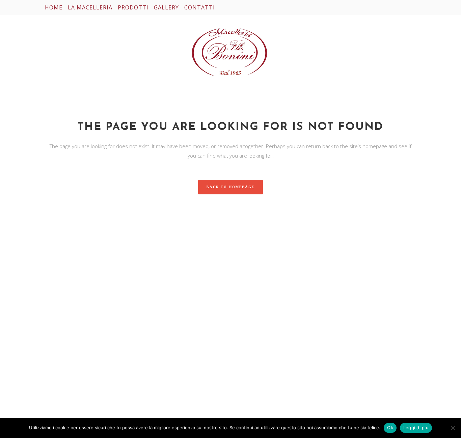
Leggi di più (416, 427)
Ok (390, 427)
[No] (452, 428)
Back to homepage (230, 187)
